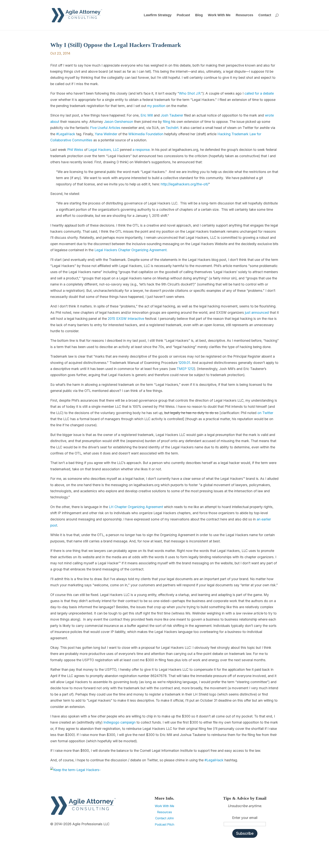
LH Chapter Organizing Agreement (136, 507)
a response (141, 150)
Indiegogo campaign (119, 722)
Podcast (183, 15)
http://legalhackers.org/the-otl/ (184, 184)
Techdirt (172, 128)
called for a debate (259, 93)
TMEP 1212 (185, 369)
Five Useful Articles (105, 128)
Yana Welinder (106, 134)
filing (166, 122)
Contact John (164, 818)
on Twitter (265, 413)
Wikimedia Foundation (145, 134)
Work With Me (219, 15)
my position (156, 106)
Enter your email (244, 818)
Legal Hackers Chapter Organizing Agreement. (130, 250)
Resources (244, 15)
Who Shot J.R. (190, 93)
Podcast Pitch (164, 824)
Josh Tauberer (172, 115)
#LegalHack (65, 134)
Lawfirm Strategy (158, 15)
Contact (264, 15)
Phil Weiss (75, 150)
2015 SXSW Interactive (126, 319)
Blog (199, 15)
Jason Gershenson (118, 122)
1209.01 (184, 363)
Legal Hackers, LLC (103, 150)
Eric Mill (147, 115)
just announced (257, 312)
